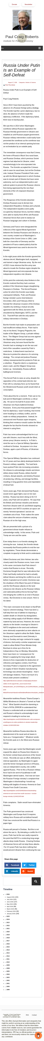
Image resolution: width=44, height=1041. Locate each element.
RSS (27, 1015)
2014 (8, 950)
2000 (8, 986)
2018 (8, 938)
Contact (34, 1015)
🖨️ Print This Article (9, 85)
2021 (8, 928)
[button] (12, 865)
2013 (8, 953)
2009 (8, 965)
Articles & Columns (30, 82)
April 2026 (10, 906)
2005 (8, 971)
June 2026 (10, 902)
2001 (8, 983)
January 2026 (11, 913)
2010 (8, 962)
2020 (8, 931)
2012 (8, 956)
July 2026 (10, 899)
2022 (8, 925)
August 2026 (11, 897)
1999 (8, 989)
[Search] (36, 881)
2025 (8, 916)
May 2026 (10, 904)
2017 (8, 941)
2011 (7, 959)
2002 (8, 980)
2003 (8, 977)
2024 (8, 919)
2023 (8, 922)
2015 (8, 947)
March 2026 (10, 909)
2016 (8, 944)
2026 (8, 894)
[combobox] (17, 881)
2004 (8, 974)
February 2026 (11, 911)
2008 (8, 968)
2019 (8, 935)
